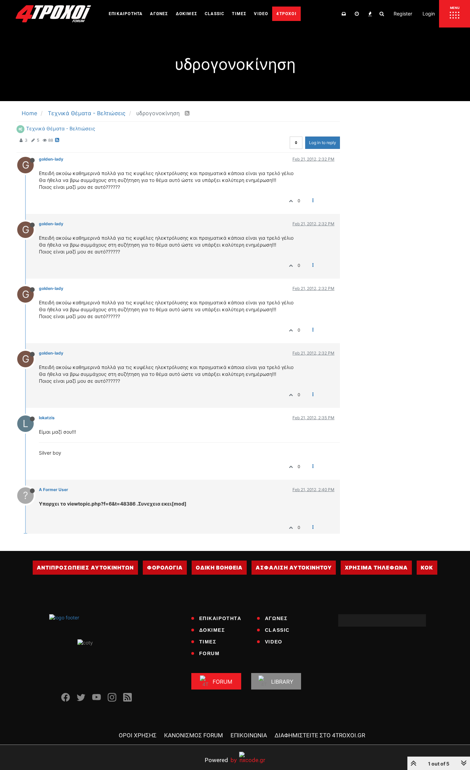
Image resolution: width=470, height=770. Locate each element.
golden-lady (51, 159)
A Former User (53, 489)
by (221, 760)
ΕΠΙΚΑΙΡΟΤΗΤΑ (220, 618)
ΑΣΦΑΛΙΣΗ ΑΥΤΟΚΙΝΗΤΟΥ (294, 567)
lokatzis (47, 417)
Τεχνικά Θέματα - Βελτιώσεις (60, 128)
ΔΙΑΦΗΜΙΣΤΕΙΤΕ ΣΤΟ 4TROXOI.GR (320, 735)
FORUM (209, 653)
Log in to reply (322, 142)
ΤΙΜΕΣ (207, 641)
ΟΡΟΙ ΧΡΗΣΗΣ (138, 735)
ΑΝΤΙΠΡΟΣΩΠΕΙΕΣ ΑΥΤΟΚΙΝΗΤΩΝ (85, 567)
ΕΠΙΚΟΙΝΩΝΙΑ (249, 735)
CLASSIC (277, 630)
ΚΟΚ (427, 567)
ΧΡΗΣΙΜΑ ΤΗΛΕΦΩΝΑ (376, 567)
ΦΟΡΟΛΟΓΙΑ (165, 567)
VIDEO (273, 641)
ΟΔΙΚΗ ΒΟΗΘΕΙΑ (219, 567)
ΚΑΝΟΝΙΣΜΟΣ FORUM (193, 735)
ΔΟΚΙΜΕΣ (212, 630)
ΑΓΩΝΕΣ (276, 618)
